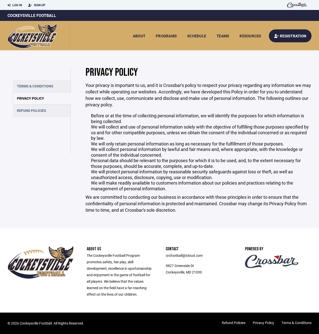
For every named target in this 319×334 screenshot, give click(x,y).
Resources (250, 35)
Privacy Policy (30, 98)
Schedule (196, 35)
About (139, 35)
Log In (17, 5)
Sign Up (39, 5)
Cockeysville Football (31, 15)
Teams (223, 35)
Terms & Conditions (35, 86)
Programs (166, 35)
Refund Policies (31, 110)
